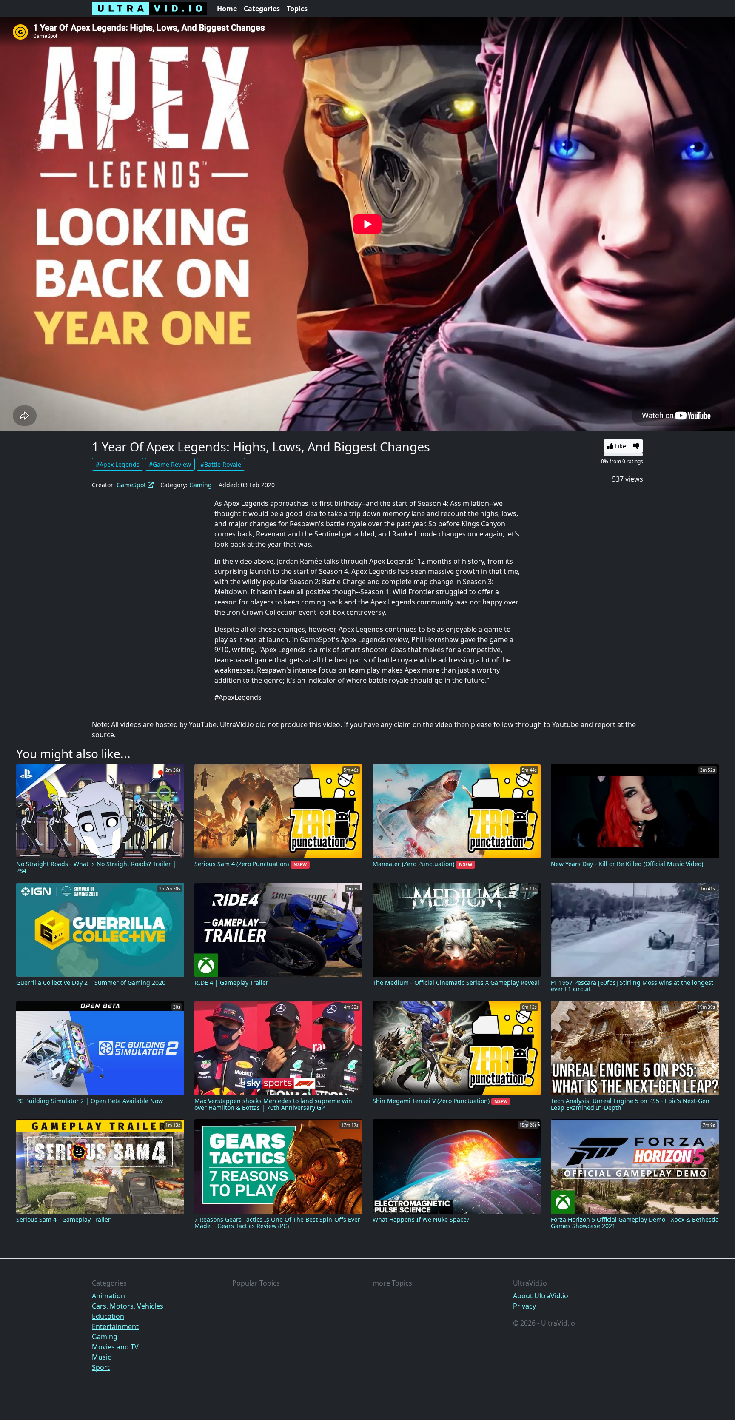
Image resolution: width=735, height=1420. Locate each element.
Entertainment (115, 1326)
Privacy (524, 1306)
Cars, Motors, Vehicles (127, 1306)
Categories (262, 8)
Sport (101, 1367)
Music (101, 1357)
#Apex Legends (118, 464)
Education (108, 1316)
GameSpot (132, 485)
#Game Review (170, 464)
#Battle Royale (220, 464)
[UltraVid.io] (149, 8)
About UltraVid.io (540, 1295)
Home (227, 8)
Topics (297, 8)
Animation (108, 1295)
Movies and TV (115, 1347)
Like (619, 446)
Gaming (200, 485)
